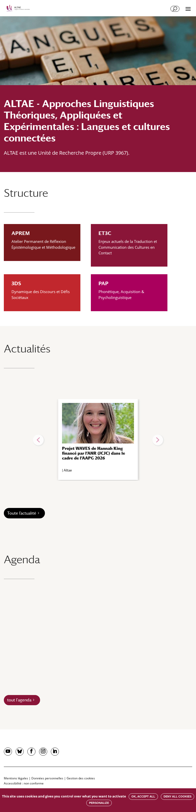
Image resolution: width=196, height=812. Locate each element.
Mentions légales (16, 778)
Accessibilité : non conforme (24, 783)
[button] (38, 440)
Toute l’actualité (21, 513)
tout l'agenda (19, 700)
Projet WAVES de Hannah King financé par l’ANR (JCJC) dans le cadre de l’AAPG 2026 (93, 453)
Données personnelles (47, 778)
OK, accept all (143, 796)
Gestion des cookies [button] (81, 778)
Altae (68, 470)
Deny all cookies (177, 796)
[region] (98, 439)
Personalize (99, 802)
